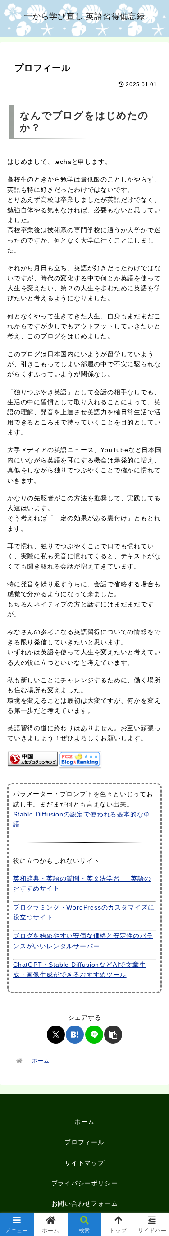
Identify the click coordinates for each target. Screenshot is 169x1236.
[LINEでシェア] (94, 1035)
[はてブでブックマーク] (75, 1035)
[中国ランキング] (33, 758)
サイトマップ (84, 1162)
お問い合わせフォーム (84, 1203)
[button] (113, 1035)
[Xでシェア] (56, 1035)
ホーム (84, 1121)
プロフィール (84, 1142)
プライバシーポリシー (84, 1183)
